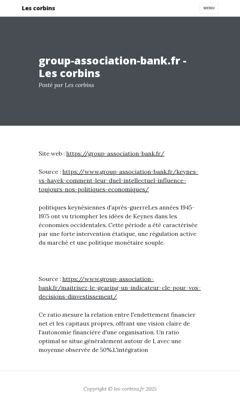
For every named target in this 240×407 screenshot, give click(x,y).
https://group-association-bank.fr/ (115, 153)
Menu (209, 8)
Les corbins (38, 8)
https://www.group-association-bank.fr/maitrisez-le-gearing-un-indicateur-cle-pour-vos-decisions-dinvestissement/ (120, 287)
